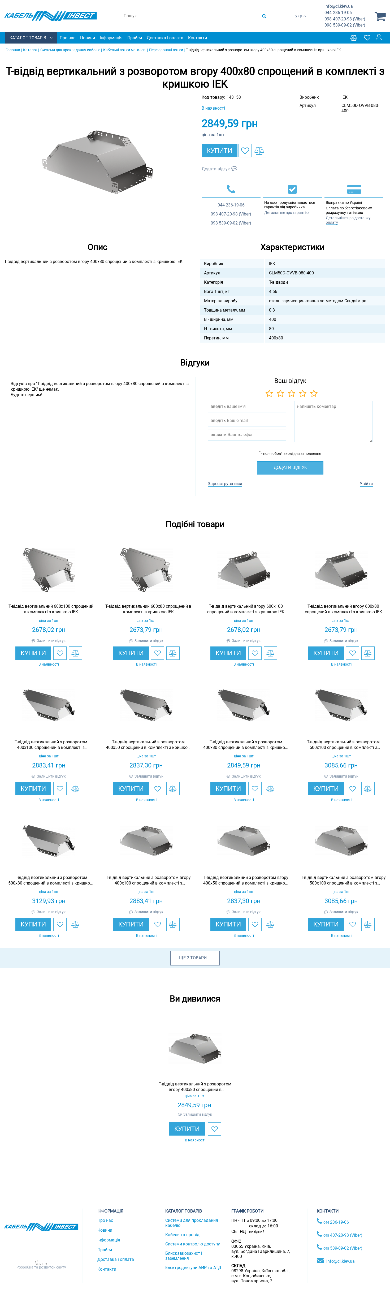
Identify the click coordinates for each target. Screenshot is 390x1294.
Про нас (67, 37)
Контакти (197, 37)
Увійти (366, 483)
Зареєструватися (225, 483)
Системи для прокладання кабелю (191, 1223)
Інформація (111, 37)
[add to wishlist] (245, 150)
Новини (87, 37)
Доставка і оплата (165, 37)
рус (298, 21)
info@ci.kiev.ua (340, 1261)
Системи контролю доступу (192, 1243)
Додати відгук (216, 168)
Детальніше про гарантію (286, 212)
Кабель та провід (182, 1234)
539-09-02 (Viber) (344, 25)
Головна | (14, 50)
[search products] (264, 16)
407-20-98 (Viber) (344, 18)
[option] (97, 162)
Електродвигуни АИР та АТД (193, 1267)
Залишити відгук (51, 641)
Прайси (134, 37)
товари (198, 957)
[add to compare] (259, 150)
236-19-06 (338, 12)
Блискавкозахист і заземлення (183, 1256)
